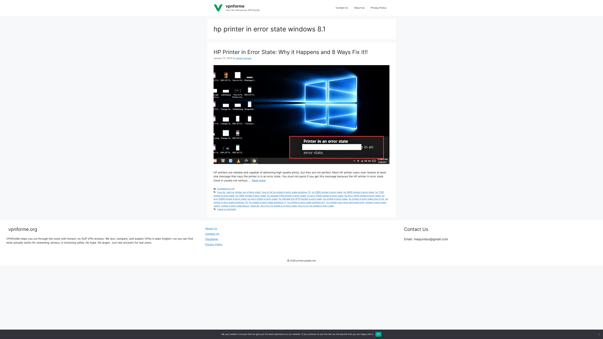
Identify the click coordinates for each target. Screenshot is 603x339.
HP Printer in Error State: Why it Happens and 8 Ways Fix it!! (291, 52)
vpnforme (235, 6)
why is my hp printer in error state (316, 205)
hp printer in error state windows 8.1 (306, 202)
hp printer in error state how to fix (366, 199)
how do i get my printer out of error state (238, 192)
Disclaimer (211, 239)
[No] (599, 334)
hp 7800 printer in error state (251, 195)
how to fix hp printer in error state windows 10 (286, 192)
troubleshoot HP (226, 188)
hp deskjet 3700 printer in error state (286, 195)
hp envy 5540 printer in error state (362, 195)
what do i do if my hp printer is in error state (273, 205)
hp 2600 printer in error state (327, 192)
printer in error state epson (235, 205)
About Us (359, 7)
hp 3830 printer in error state (358, 192)
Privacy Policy (378, 7)
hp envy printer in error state (262, 199)
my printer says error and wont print (345, 202)
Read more (259, 180)
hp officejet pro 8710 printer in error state (300, 199)
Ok (378, 334)
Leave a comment (226, 209)
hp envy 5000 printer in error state (325, 195)
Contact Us (342, 7)
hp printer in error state (335, 199)
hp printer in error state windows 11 (267, 202)
